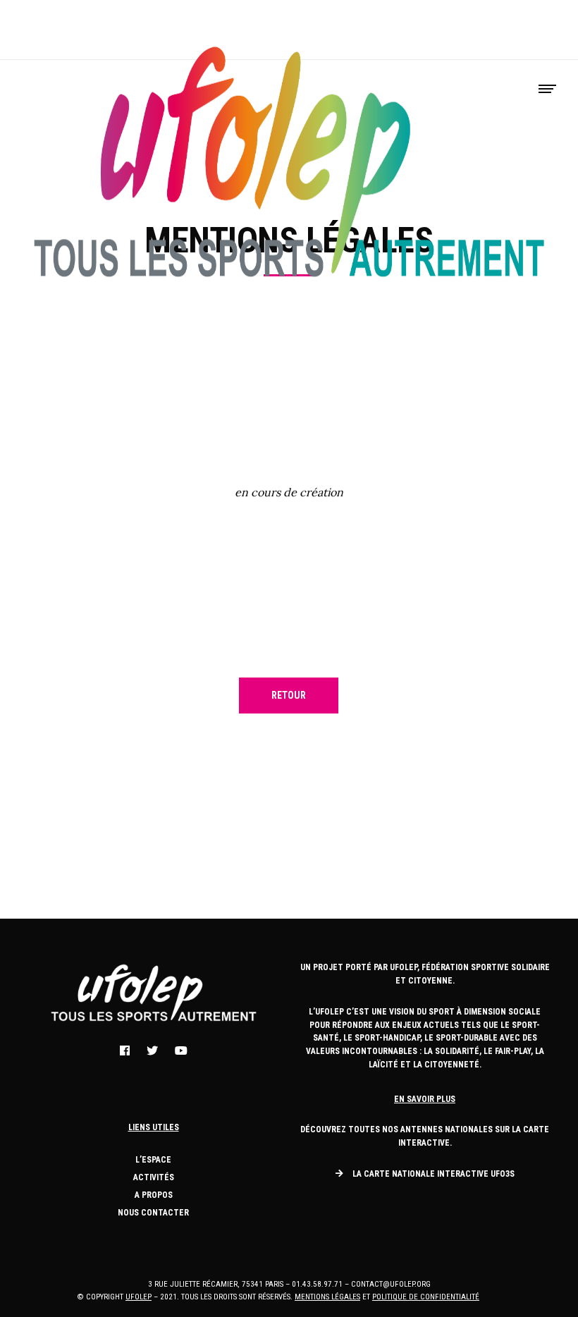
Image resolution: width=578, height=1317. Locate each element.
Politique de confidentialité (425, 1296)
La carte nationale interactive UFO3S (433, 1174)
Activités (153, 1177)
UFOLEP (138, 1296)
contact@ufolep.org (391, 1284)
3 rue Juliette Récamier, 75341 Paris (215, 1284)
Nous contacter (153, 1213)
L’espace (153, 1160)
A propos (154, 1195)
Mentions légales (327, 1296)
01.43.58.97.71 (317, 1284)
